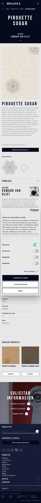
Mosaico (5, 458)
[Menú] (2, 4)
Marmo (4, 462)
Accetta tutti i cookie (20, 278)
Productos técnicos (8, 475)
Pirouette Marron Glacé (30, 366)
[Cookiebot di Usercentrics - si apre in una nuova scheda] (30, 210)
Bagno (4, 473)
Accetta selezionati (20, 284)
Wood (22, 9)
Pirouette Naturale (9, 366)
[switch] (36, 251)
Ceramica (5, 469)
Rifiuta (20, 291)
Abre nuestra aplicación (20, 442)
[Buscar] (38, 4)
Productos (14, 9)
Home (7, 9)
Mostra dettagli (29, 271)
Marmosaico (6, 464)
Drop (28, 500)
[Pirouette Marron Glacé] (30, 355)
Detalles (11, 374)
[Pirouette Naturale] (11, 355)
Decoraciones (30, 9)
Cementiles (6, 460)
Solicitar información (19, 150)
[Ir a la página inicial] (13, 3)
